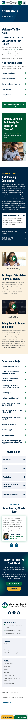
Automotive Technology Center (12, 652)
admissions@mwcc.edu (8, 51)
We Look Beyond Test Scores (9, 232)
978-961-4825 (14, 49)
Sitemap (6, 672)
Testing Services (6, 95)
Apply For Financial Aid (8, 73)
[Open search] (20, 3)
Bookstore (7, 666)
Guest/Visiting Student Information (10, 486)
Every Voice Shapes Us (11, 216)
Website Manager (9, 683)
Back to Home (10, 16)
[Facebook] (9, 613)
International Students (10, 494)
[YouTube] (18, 613)
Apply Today (14, 589)
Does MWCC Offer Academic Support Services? (10, 379)
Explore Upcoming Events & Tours (14, 105)
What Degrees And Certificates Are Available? (12, 418)
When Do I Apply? (7, 430)
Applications (7, 460)
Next (16, 545)
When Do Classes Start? (9, 424)
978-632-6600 (13, 630)
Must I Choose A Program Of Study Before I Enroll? (12, 411)
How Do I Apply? (6, 392)
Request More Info (14, 584)
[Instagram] (14, 613)
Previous (11, 545)
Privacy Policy (15, 692)
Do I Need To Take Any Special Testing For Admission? (10, 372)
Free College (7, 477)
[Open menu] (24, 3)
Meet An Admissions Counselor (11, 84)
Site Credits (5, 692)
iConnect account (16, 133)
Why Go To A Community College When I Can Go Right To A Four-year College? (12, 442)
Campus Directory (9, 675)
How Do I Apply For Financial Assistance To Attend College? (11, 386)
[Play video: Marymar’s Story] (14, 259)
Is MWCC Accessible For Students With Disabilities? (11, 404)
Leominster (7, 647)
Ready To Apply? (6, 89)
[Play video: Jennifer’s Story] (14, 307)
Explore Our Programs (8, 78)
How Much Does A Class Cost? (10, 398)
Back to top (5, 702)
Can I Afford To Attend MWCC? (10, 366)
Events (5, 468)
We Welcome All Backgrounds (7, 239)
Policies (6, 669)
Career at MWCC (8, 663)
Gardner (6, 644)
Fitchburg (6, 650)
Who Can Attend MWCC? (9, 435)
